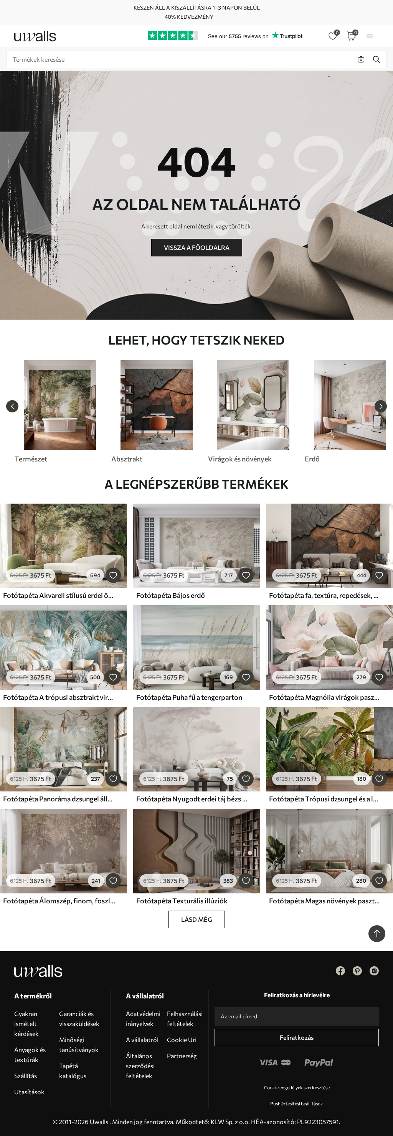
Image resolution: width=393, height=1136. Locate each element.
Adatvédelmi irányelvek (143, 1018)
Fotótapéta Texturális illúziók (182, 900)
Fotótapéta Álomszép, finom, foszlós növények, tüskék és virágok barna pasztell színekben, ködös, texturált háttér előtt (59, 900)
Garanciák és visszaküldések (79, 1018)
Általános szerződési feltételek (140, 1065)
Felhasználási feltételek (185, 1018)
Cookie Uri (181, 1039)
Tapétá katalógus (72, 1070)
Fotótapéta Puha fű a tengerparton (189, 697)
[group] (59, 412)
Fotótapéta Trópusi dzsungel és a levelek (325, 799)
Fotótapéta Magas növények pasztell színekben (325, 900)
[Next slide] (381, 406)
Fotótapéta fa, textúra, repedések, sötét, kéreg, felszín (325, 595)
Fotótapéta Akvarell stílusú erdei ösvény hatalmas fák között (59, 595)
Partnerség (182, 1055)
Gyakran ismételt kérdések (26, 1023)
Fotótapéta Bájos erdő (170, 595)
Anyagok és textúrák (30, 1054)
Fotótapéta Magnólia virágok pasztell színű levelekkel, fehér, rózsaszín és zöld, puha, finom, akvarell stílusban (325, 697)
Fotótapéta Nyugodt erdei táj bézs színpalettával (192, 799)
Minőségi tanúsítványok (79, 1044)
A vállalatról (142, 1039)
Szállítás (25, 1075)
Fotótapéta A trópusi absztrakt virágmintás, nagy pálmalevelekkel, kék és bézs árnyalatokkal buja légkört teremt (59, 697)
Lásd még (196, 919)
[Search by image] (361, 59)
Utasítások (29, 1091)
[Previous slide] (12, 406)
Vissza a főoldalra (197, 247)
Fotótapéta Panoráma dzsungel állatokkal (59, 799)
